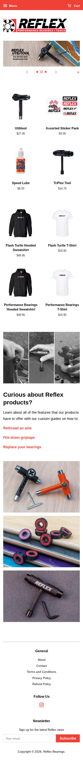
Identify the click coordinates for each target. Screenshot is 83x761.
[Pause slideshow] (78, 72)
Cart (76, 6)
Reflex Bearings (53, 751)
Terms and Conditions (41, 671)
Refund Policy (41, 684)
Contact (41, 665)
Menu (12, 6)
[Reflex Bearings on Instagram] (41, 706)
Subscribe (68, 738)
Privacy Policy (41, 678)
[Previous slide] (27, 72)
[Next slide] (56, 72)
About (42, 659)
